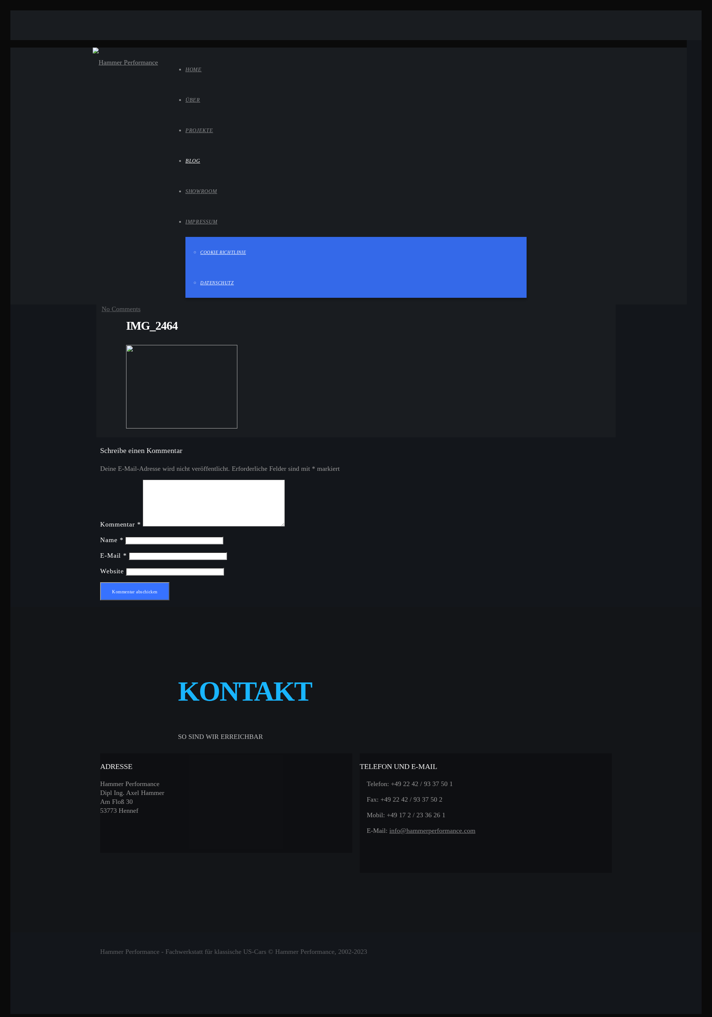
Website (112, 571)
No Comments (121, 309)
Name (111, 540)
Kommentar (120, 524)
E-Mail (113, 555)
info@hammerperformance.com (432, 830)
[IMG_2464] (181, 426)
